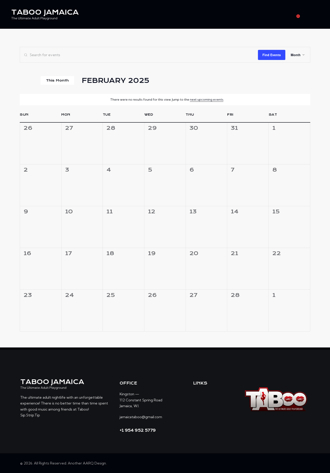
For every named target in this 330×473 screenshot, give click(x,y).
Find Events (271, 55)
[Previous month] (22, 80)
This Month (57, 80)
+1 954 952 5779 (138, 430)
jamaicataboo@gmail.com (141, 417)
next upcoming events (206, 99)
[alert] (167, 99)
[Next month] (32, 80)
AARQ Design (94, 463)
